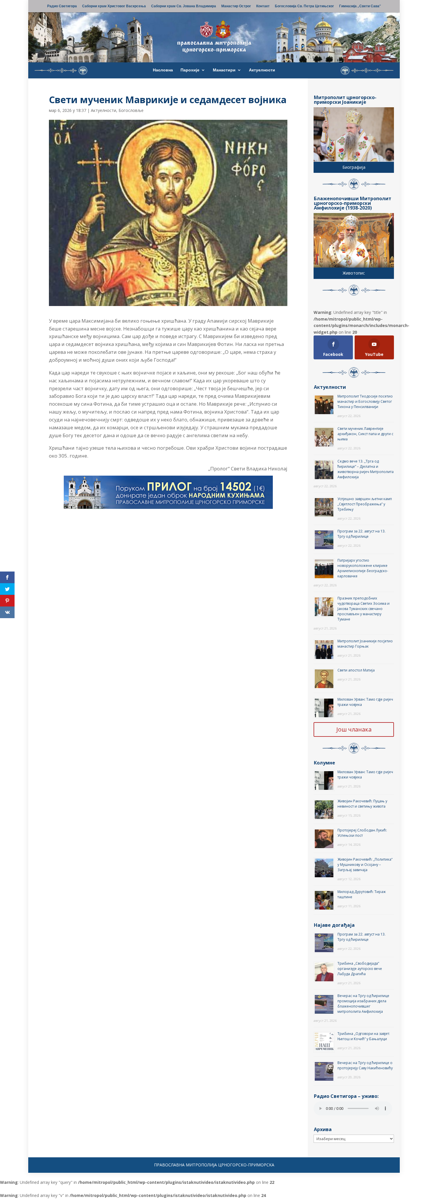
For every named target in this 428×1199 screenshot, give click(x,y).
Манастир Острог (236, 6)
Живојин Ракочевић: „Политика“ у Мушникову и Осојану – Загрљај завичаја (364, 864)
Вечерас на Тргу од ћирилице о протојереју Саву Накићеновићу (365, 1065)
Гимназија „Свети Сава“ (360, 6)
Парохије (190, 70)
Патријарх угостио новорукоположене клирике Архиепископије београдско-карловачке (362, 568)
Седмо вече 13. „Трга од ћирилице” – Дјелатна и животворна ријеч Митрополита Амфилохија (365, 469)
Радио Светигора (62, 6)
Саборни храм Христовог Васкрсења (114, 6)
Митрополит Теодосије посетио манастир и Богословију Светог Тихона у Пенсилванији (365, 401)
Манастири (224, 70)
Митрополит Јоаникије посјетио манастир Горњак (365, 644)
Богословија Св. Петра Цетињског (304, 6)
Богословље (131, 110)
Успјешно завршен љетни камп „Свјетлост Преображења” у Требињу (364, 504)
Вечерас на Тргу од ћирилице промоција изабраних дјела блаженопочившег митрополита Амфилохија (363, 1003)
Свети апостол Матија (356, 670)
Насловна (163, 70)
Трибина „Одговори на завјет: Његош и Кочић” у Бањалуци (363, 1036)
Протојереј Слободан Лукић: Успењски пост (362, 833)
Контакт (263, 6)
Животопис (354, 273)
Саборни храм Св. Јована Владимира (183, 6)
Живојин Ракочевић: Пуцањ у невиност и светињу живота (362, 804)
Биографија (353, 167)
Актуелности (262, 70)
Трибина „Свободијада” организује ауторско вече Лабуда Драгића (359, 968)
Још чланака (354, 729)
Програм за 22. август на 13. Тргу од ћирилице (361, 534)
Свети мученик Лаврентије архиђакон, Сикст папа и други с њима (365, 434)
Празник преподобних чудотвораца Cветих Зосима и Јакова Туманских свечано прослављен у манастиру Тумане (363, 609)
